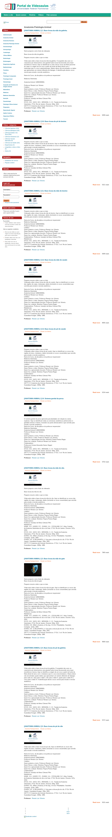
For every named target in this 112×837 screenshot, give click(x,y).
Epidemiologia (7, 67)
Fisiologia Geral (7, 79)
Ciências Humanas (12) (12, 136)
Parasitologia (7, 101)
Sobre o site (8, 15)
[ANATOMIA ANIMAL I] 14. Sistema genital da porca (43, 398)
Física (5, 73)
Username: (7, 189)
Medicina (5, 92)
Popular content (9, 162)
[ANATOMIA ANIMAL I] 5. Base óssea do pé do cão (43, 726)
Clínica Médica (7, 55)
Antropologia (7, 49)
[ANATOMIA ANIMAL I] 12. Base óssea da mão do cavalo (45, 260)
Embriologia (6, 58)
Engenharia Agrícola (9, 64)
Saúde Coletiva (7, 113)
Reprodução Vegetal (9, 110)
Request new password (12, 202)
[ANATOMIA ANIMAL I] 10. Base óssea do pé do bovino (45, 121)
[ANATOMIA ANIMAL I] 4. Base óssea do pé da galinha (45, 648)
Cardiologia (6, 52)
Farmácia (6, 70)
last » (68, 813)
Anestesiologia (7, 46)
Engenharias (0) (10, 145)
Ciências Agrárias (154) (12, 128)
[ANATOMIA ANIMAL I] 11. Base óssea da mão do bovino (45, 191)
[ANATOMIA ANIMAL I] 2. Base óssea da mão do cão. (44, 468)
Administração (7, 34)
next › (68, 811)
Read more (96, 115)
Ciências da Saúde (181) (12, 143)
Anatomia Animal (8, 37)
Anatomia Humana (8, 40)
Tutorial (5, 119)
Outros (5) (8, 151)
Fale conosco (52, 15)
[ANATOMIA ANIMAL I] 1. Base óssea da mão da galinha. (45, 30)
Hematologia (7, 82)
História (32, 15)
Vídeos (41, 15)
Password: (7, 195)
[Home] (31, 10)
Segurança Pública (8, 116)
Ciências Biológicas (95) (12, 130)
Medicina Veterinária (9, 95)
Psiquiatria (6, 107)
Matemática (6, 89)
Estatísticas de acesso (11, 160)
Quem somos (21, 15)
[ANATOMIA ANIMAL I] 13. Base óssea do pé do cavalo (45, 329)
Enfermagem (7, 61)
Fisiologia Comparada (9, 76)
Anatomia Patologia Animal (32, 33)
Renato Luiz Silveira (45, 33)
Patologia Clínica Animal (10, 104)
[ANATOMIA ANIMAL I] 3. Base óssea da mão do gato (44, 559)
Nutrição (5, 98)
